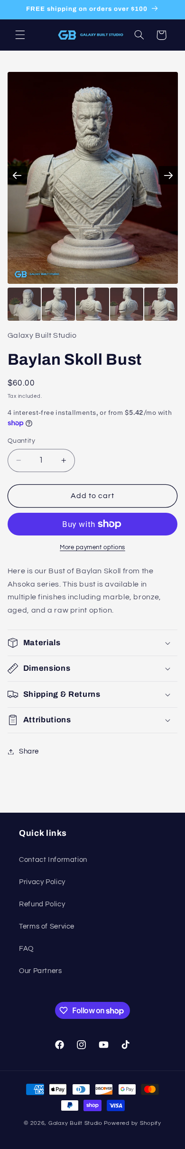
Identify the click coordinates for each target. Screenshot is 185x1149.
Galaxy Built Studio (75, 1123)
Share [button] (29, 751)
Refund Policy (42, 904)
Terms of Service (46, 926)
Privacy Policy (42, 882)
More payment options (92, 547)
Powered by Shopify (132, 1123)
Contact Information (53, 859)
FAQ (26, 948)
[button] (20, 35)
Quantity (21, 441)
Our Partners (40, 970)
